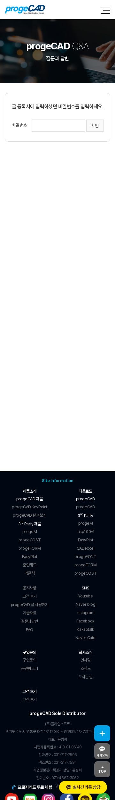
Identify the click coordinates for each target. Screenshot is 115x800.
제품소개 (29, 491)
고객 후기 (29, 691)
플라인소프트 (25, 9)
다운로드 (85, 491)
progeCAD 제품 (29, 498)
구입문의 (29, 652)
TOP (102, 771)
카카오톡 (102, 755)
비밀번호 (19, 125)
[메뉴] (105, 10)
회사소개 (85, 652)
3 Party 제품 (29, 523)
